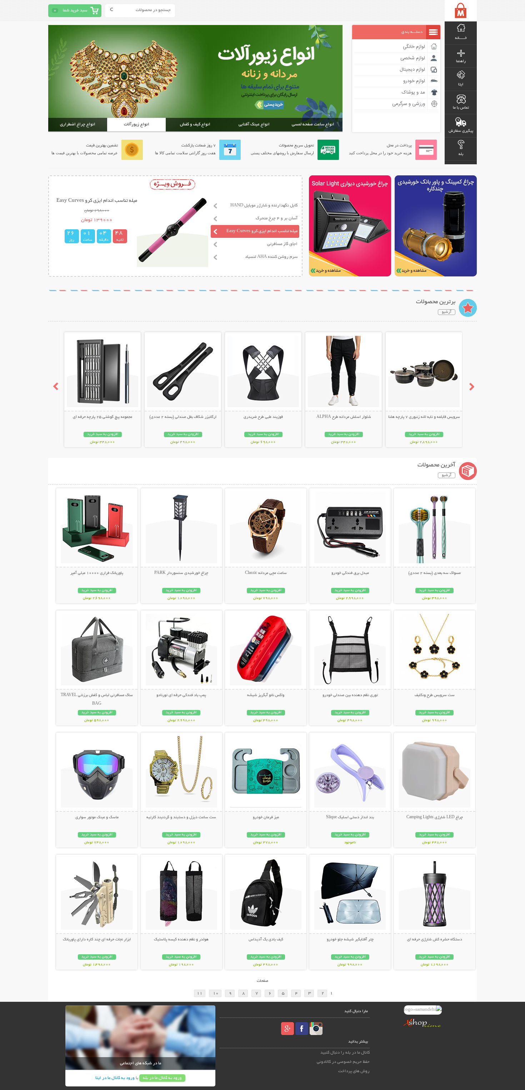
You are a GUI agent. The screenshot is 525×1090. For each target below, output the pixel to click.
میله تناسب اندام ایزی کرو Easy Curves (262, 231)
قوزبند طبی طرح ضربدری (263, 417)
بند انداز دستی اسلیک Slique (350, 817)
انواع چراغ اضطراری (77, 124)
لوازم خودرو (414, 81)
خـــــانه (461, 38)
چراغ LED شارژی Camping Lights (434, 817)
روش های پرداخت (354, 1071)
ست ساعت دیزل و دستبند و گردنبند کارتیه (181, 817)
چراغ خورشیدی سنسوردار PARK (181, 573)
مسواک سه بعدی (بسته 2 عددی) (434, 573)
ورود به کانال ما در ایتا (115, 1078)
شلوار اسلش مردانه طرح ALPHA (343, 417)
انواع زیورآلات (136, 124)
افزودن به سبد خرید (424, 434)
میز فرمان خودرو (266, 817)
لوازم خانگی (414, 47)
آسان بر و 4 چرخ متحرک (277, 218)
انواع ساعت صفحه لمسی (313, 124)
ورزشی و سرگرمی (408, 104)
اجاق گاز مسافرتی (282, 244)
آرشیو (446, 312)
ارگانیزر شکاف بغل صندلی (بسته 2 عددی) (182, 417)
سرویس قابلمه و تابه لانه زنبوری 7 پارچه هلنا (424, 417)
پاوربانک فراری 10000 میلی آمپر (96, 573)
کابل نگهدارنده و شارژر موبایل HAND (264, 205)
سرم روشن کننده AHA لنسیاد (271, 257)
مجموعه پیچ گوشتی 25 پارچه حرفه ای (102, 417)
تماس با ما (461, 108)
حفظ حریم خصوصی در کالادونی (343, 1062)
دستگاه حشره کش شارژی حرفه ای (434, 940)
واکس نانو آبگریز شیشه (265, 695)
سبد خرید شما (75, 10)
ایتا (460, 84)
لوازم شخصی (412, 58)
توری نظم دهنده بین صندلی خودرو (350, 695)
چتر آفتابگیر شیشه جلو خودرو (350, 940)
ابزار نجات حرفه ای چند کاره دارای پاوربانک (97, 940)
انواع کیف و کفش (195, 124)
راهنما (461, 61)
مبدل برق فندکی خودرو (350, 573)
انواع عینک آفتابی (254, 124)
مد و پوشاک (413, 92)
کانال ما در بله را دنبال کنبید (345, 1052)
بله (461, 154)
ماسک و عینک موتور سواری (97, 817)
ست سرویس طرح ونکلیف (435, 695)
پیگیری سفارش (461, 131)
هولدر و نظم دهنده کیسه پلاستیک (181, 940)
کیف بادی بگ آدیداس (266, 940)
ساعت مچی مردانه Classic (266, 573)
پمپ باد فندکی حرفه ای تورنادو (181, 695)
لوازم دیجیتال (412, 70)
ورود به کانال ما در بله (162, 1078)
